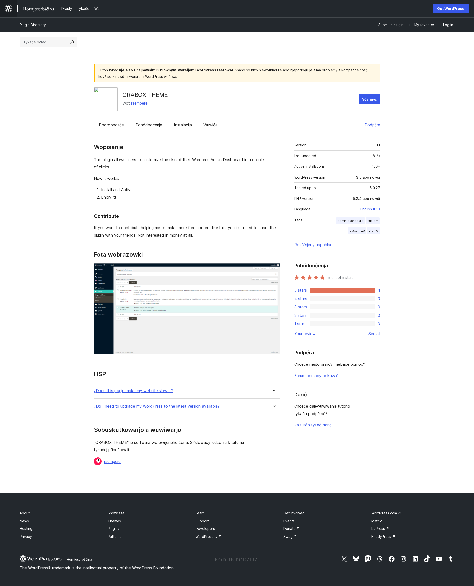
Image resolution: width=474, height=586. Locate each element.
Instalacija (183, 124)
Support (202, 521)
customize (357, 230)
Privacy (26, 536)
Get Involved (294, 513)
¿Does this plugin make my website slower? (133, 390)
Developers (205, 528)
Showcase (116, 513)
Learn (200, 513)
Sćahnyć (369, 99)
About (25, 513)
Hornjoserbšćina (79, 559)
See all (374, 333)
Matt (377, 521)
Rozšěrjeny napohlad (313, 244)
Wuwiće (210, 124)
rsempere (139, 103)
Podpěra (372, 124)
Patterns (114, 536)
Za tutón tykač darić (313, 425)
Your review (305, 333)
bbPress (380, 528)
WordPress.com (386, 513)
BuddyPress (383, 536)
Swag (290, 536)
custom (372, 220)
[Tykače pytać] (72, 42)
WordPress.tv (209, 536)
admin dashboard (350, 220)
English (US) (370, 209)
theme (373, 230)
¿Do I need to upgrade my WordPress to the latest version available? (157, 406)
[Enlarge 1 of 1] (273, 269)
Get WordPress (450, 8)
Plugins (113, 528)
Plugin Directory (33, 25)
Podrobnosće (111, 124)
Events (289, 521)
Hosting (26, 528)
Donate (291, 528)
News (24, 521)
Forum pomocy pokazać (316, 375)
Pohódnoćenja (149, 124)
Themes (114, 521)
